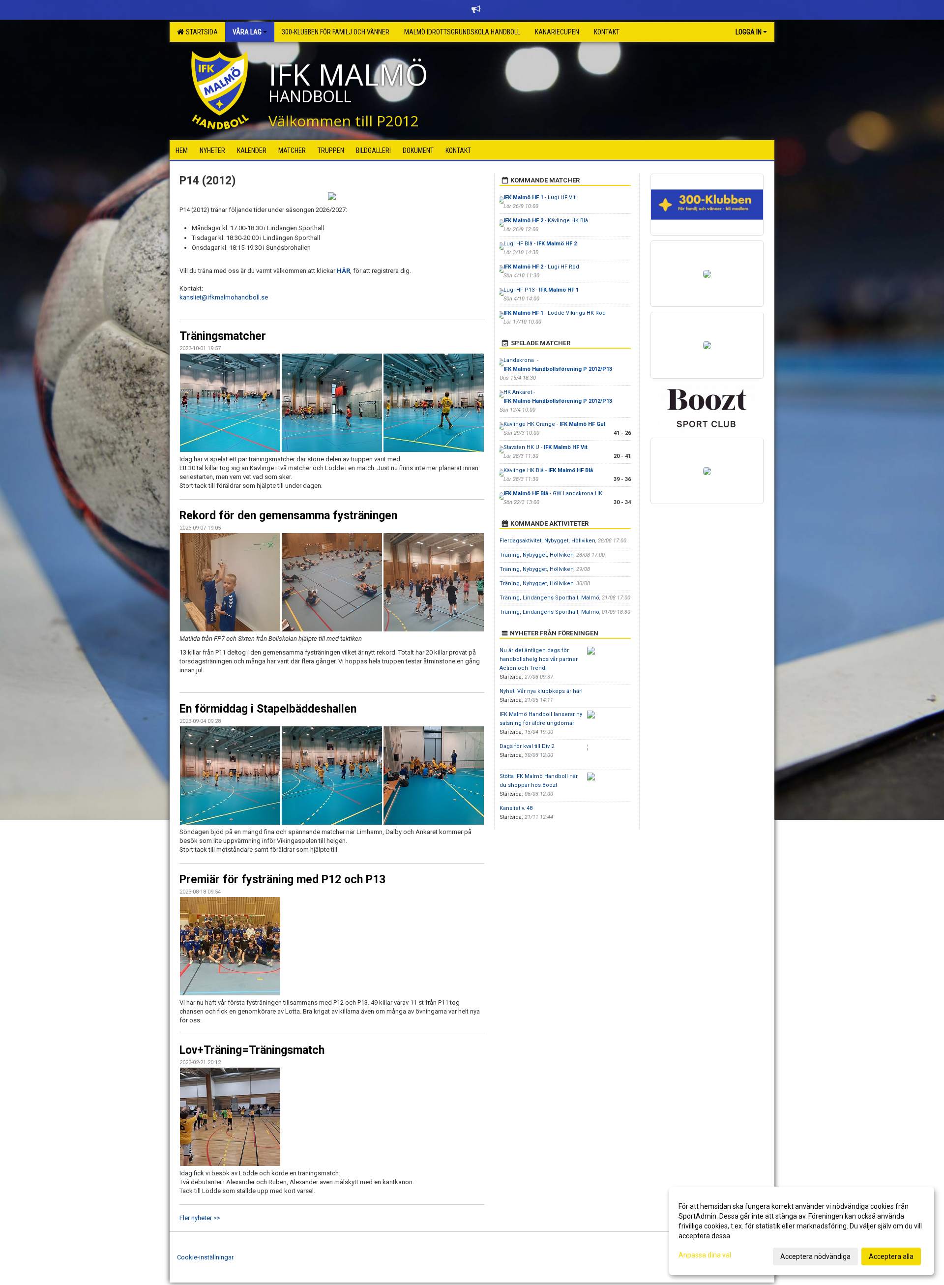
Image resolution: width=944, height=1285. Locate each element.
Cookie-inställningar (205, 1257)
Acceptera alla (891, 1256)
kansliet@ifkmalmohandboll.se (223, 297)
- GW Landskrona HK (552, 493)
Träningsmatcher (222, 336)
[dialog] (801, 1231)
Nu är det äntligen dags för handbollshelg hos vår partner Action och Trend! (539, 659)
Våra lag (247, 32)
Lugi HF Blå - (540, 243)
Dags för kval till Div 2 (527, 746)
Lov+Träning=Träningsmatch (251, 1050)
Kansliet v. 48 (516, 808)
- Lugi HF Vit (539, 197)
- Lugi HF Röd (541, 267)
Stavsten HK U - (545, 447)
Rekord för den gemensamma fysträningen (288, 515)
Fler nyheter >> (199, 1218)
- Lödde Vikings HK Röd (554, 313)
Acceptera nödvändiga (815, 1256)
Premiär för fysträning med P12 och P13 (282, 879)
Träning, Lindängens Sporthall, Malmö (549, 598)
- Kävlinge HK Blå (545, 220)
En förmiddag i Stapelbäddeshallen (267, 709)
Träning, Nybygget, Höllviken (537, 555)
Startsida (200, 32)
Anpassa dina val (704, 1255)
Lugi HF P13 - (541, 290)
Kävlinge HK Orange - (554, 424)
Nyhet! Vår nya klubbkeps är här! (541, 691)
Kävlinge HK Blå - (548, 470)
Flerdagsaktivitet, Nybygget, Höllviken (547, 541)
